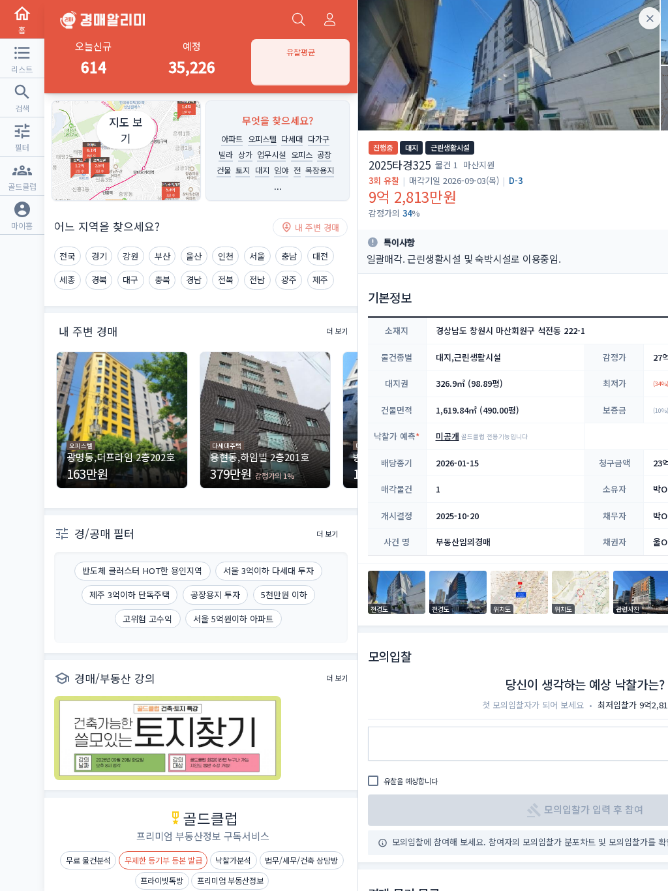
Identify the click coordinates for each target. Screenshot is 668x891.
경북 (99, 279)
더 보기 (337, 330)
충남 (289, 256)
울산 (194, 256)
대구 (130, 279)
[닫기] (650, 18)
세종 (67, 279)
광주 (289, 279)
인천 (226, 256)
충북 (162, 279)
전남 (257, 279)
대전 (320, 256)
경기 (99, 256)
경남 (194, 279)
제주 (320, 279)
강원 (130, 256)
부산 (162, 256)
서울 (257, 256)
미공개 (447, 436)
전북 (226, 279)
